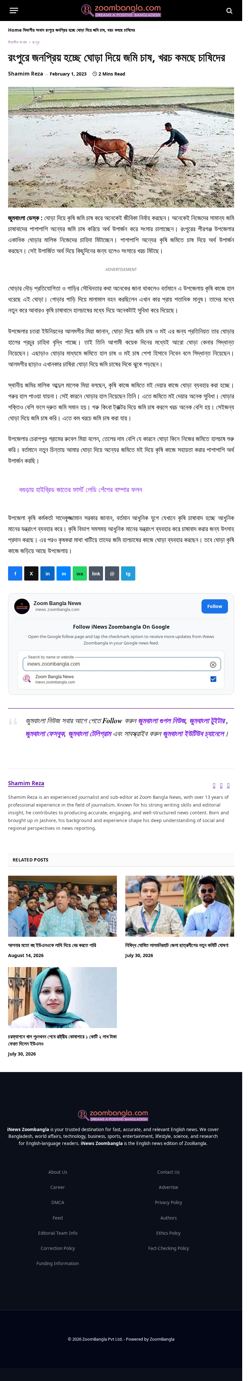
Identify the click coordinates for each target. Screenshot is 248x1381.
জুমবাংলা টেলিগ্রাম (89, 733)
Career (57, 1187)
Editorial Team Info (58, 1233)
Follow (214, 606)
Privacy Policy (168, 1202)
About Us (57, 1172)
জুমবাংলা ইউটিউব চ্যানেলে (193, 733)
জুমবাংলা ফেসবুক (44, 733)
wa (80, 573)
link (96, 573)
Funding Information (57, 1263)
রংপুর (35, 42)
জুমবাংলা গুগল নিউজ (161, 721)
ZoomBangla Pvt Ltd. (103, 1339)
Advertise (168, 1187)
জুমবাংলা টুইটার (206, 721)
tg (128, 573)
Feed (58, 1218)
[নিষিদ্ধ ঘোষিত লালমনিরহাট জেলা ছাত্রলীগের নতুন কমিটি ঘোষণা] (179, 906)
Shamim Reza (25, 73)
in (47, 573)
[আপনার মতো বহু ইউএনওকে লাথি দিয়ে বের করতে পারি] (62, 906)
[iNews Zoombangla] (121, 11)
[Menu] (14, 10)
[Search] (228, 10)
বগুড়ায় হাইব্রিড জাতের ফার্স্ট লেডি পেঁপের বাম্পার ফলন (80, 489)
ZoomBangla (162, 1339)
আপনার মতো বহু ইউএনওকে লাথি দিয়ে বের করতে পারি (52, 945)
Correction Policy (58, 1248)
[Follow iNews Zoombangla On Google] (121, 669)
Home (15, 30)
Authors (168, 1218)
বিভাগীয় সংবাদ (33, 30)
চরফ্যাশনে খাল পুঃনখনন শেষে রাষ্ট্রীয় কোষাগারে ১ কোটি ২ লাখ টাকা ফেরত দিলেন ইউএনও (62, 1040)
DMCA (57, 1202)
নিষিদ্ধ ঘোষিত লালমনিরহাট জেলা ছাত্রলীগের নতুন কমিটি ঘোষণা (176, 945)
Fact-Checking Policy (168, 1248)
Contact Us (168, 1172)
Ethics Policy (168, 1233)
